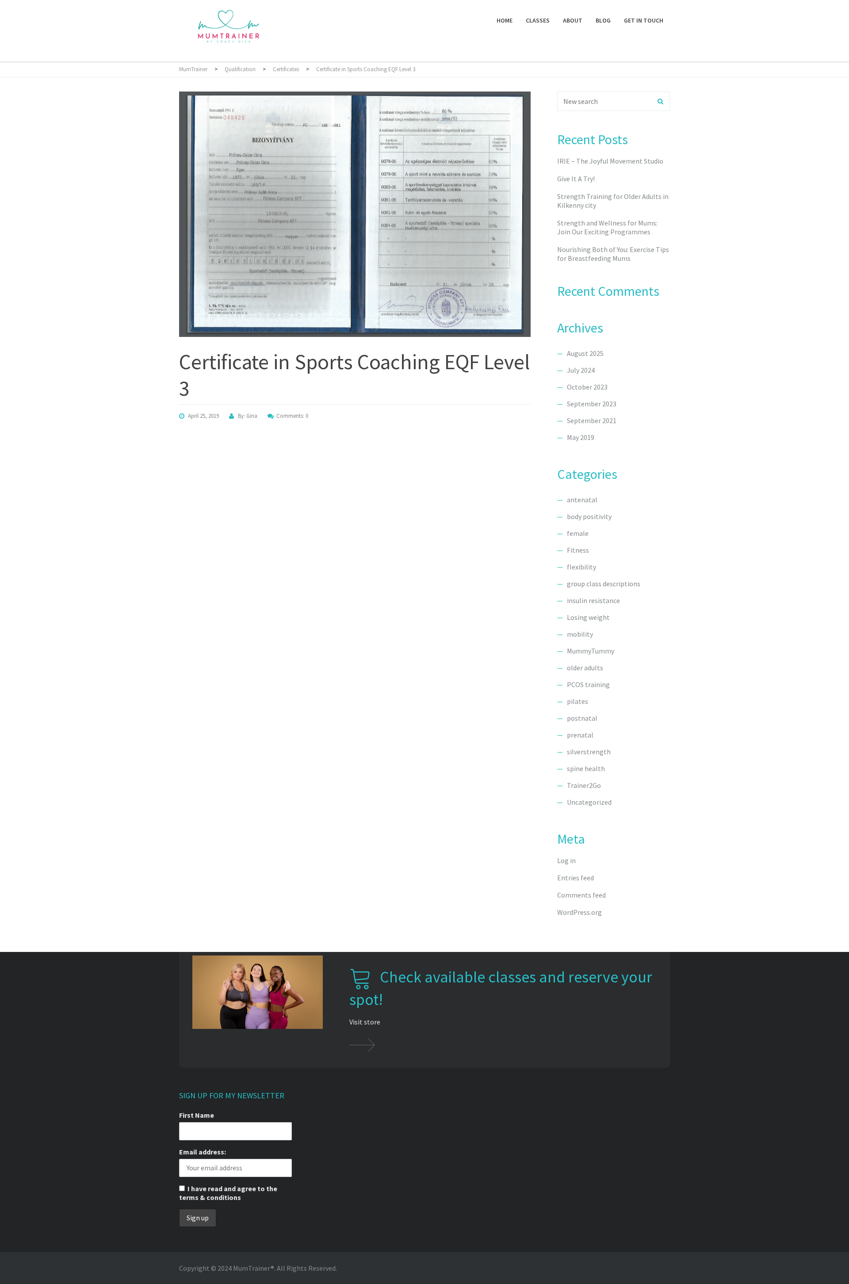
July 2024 (581, 370)
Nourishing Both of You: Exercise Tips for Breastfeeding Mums (613, 254)
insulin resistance (593, 600)
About (572, 20)
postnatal (582, 718)
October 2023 (587, 386)
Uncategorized (589, 802)
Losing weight (588, 617)
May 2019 (580, 437)
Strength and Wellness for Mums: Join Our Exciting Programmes (607, 227)
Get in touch (643, 20)
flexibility (581, 566)
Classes (538, 20)
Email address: (202, 1151)
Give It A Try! (576, 178)
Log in (566, 860)
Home (504, 20)
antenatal (582, 499)
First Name (196, 1115)
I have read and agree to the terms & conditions (228, 1193)
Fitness (578, 550)
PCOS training (588, 684)
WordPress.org (579, 912)
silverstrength (589, 751)
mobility (580, 634)
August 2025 (585, 353)
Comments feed (581, 894)
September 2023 (591, 403)
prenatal (580, 734)
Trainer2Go (584, 785)
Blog (603, 20)
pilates (577, 701)
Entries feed (575, 877)
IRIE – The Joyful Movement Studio (610, 161)
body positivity (589, 516)
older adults (585, 667)
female (578, 533)
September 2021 (591, 420)
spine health (586, 768)
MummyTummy (590, 650)
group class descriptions (603, 583)
